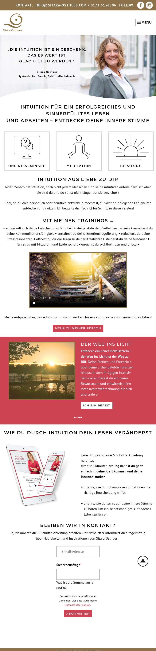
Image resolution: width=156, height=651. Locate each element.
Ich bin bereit (96, 405)
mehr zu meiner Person (78, 328)
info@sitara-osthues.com (61, 5)
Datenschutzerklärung (77, 605)
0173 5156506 (103, 5)
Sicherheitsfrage (69, 564)
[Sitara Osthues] (12, 22)
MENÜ (146, 22)
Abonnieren (78, 613)
